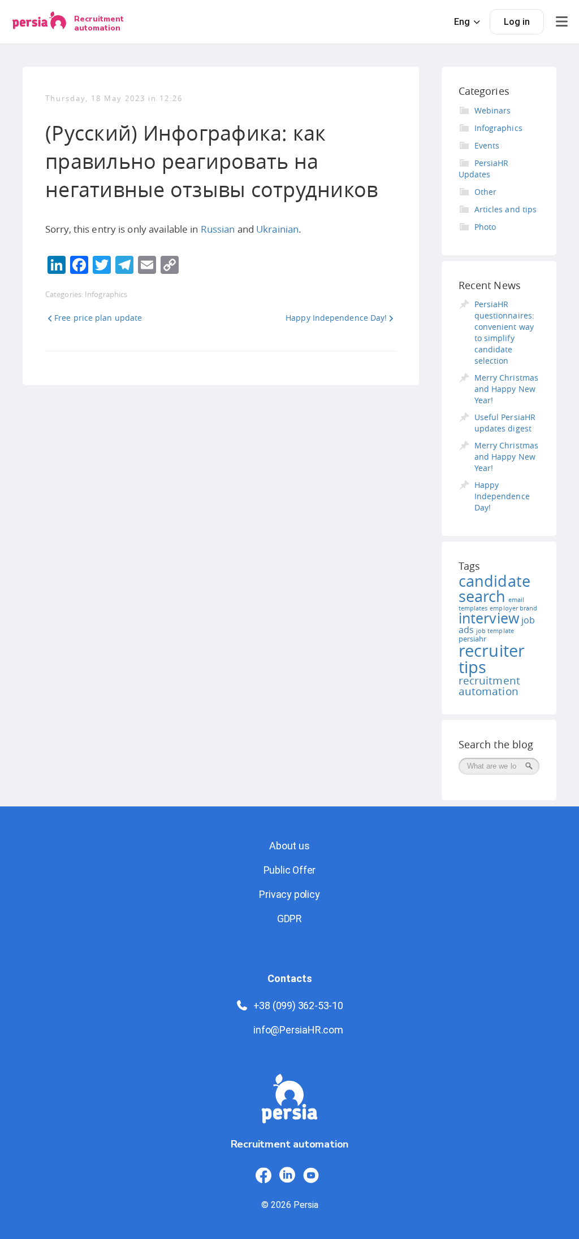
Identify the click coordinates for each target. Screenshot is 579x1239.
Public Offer (289, 870)
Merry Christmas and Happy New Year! (506, 388)
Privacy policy (289, 894)
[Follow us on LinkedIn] (287, 1175)
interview (489, 618)
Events (487, 145)
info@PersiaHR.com (298, 1030)
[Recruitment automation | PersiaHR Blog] (289, 1105)
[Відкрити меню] (561, 21)
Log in (517, 21)
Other (485, 191)
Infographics (106, 294)
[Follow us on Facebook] (263, 1175)
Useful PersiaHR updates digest (504, 423)
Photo (485, 226)
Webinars (492, 110)
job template (495, 631)
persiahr (473, 639)
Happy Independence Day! (336, 317)
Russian (218, 229)
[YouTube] (311, 1175)
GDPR (289, 918)
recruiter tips (492, 658)
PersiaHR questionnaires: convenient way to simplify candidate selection (504, 332)
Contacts (289, 978)
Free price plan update (98, 317)
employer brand (513, 608)
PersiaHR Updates (484, 169)
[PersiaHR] (39, 21)
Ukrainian (277, 229)
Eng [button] (462, 21)
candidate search (495, 589)
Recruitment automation (99, 23)
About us (289, 846)
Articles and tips (505, 209)
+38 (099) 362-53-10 (298, 1005)
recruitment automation (490, 686)
